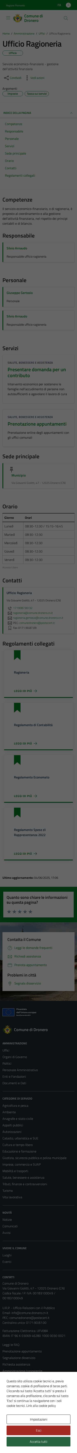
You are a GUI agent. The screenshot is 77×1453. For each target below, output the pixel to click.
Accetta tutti (38, 1441)
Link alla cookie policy (41, 1405)
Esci (38, 1430)
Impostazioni (38, 1419)
